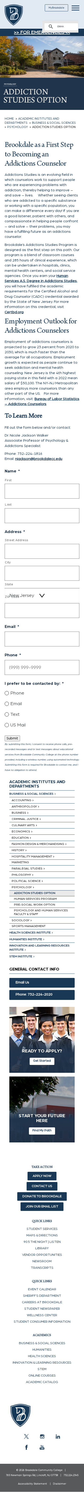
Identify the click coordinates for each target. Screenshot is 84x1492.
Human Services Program (35, 898)
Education (20, 837)
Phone (17, 693)
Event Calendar (42, 1289)
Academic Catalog (42, 1382)
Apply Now (42, 1176)
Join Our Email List (42, 1206)
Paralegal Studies (27, 868)
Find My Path (42, 1130)
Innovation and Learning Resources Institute (39, 947)
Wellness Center (42, 1315)
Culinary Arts (23, 825)
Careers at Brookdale (42, 1302)
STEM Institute (20, 956)
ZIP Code (12, 597)
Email (16, 703)
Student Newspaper (42, 1308)
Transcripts (42, 1267)
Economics (21, 831)
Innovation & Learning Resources (42, 1362)
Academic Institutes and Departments (37, 784)
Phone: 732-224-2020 (34, 994)
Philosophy (21, 874)
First (8, 480)
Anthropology (24, 806)
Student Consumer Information (42, 1321)
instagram (42, 1436)
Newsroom (42, 1261)
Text (15, 714)
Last (8, 504)
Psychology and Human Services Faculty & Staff (41, 912)
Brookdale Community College (19, 14)
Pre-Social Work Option (34, 904)
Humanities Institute (25, 939)
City (8, 562)
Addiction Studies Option (34, 893)
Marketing (20, 862)
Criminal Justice (25, 819)
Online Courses (42, 1375)
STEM (42, 1369)
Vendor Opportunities (42, 1254)
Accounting (21, 800)
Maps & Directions (42, 1235)
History (18, 850)
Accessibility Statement (32, 1484)
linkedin (57, 1436)
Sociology (20, 920)
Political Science (26, 881)
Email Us (22, 982)
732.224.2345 (70, 1475)
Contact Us (42, 1186)
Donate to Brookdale (42, 1196)
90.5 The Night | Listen (42, 1242)
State (9, 584)
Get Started (42, 1060)
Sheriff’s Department (42, 1295)
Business (19, 812)
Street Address (16, 540)
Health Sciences (42, 1356)
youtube (42, 1447)
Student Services (42, 1229)
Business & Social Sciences (31, 793)
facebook (26, 1447)
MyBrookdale (56, 7)
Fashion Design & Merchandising (38, 844)
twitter (26, 1436)
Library (42, 1248)
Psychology (22, 887)
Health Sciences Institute (30, 932)
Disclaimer (59, 1484)
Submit (12, 738)
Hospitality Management (32, 856)
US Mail (18, 725)
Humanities (42, 1349)
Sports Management (29, 926)
